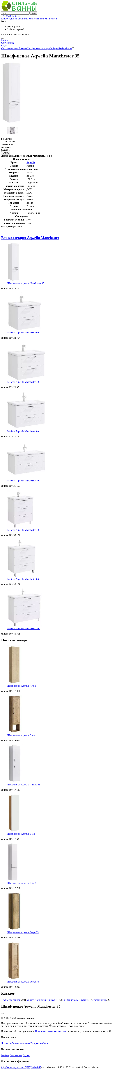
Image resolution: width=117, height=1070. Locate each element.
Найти (33, 13)
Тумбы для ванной (11, 1000)
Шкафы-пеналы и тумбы (40, 48)
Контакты (34, 18)
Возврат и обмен (48, 18)
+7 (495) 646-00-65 (10, 16)
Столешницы (99, 1000)
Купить (5, 153)
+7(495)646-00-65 (32, 1067)
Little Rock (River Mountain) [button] (15, 34)
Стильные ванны (10, 48)
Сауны (4, 45)
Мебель (5, 40)
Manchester (66, 48)
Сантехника (7, 43)
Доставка (15, 18)
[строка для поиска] (15, 12)
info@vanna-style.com (12, 1067)
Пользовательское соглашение (50, 1031)
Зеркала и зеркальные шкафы (41, 1000)
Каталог (5, 18)
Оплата (24, 18)
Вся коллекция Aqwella (30, 238)
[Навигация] (2, 38)
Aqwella (57, 48)
